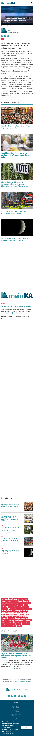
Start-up (21, 620)
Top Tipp (27, 622)
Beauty (21, 622)
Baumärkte (4, 626)
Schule (30, 608)
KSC (21, 599)
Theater (24, 612)
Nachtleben (14, 616)
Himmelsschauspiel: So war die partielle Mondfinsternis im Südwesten (15, 239)
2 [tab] (16, 668)
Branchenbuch (5, 612)
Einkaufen (9, 605)
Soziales (25, 608)
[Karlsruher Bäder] (16, 715)
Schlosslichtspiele (13, 620)
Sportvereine (11, 618)
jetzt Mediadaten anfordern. (21, 313)
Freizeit (4, 601)
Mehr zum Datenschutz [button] (9, 733)
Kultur (8, 603)
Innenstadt (16, 614)
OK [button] (26, 727)
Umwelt (21, 605)
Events (25, 599)
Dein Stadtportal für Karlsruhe (19, 689)
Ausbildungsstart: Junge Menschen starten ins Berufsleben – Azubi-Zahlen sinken (15, 155)
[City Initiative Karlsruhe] (15, 719)
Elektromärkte (12, 626)
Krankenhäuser (24, 610)
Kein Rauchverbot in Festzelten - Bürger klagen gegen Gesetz (16, 127)
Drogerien (18, 624)
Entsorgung (4, 620)
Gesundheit (20, 607)
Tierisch (26, 601)
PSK (12, 603)
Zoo (24, 603)
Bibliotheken (28, 620)
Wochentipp (18, 608)
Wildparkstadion (23, 616)
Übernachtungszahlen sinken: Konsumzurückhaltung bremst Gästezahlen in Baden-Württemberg (14, 184)
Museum (10, 607)
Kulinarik (28, 603)
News (6, 599)
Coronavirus (16, 599)
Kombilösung (18, 603)
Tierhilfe (4, 605)
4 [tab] (19, 668)
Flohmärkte (12, 624)
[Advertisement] (17, 267)
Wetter (26, 605)
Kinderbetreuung (20, 618)
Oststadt (16, 622)
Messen (4, 603)
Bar (27, 618)
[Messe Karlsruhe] (15, 711)
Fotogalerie (5, 624)
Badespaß (4, 607)
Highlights (4, 618)
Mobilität (9, 601)
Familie (26, 607)
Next (30, 642)
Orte (21, 614)
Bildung (16, 605)
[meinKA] (8, 3)
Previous (3, 642)
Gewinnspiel (5, 608)
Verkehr (17, 610)
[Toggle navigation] (31, 3)
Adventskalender (6, 616)
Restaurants (10, 610)
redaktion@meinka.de (21, 681)
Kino (15, 607)
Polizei (21, 601)
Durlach (4, 622)
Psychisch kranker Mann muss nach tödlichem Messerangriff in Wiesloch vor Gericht (16, 656)
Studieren (11, 608)
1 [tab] (14, 668)
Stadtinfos (15, 601)
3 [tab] (17, 668)
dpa (9, 30)
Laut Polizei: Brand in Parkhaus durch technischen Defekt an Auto (15, 212)
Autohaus (19, 626)
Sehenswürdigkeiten (7, 614)
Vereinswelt (10, 622)
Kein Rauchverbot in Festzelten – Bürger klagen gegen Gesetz (11, 505)
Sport (10, 599)
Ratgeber (12, 612)
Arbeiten (4, 610)
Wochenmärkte (26, 624)
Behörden (26, 614)
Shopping (18, 612)
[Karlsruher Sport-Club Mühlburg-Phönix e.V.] (16, 707)
